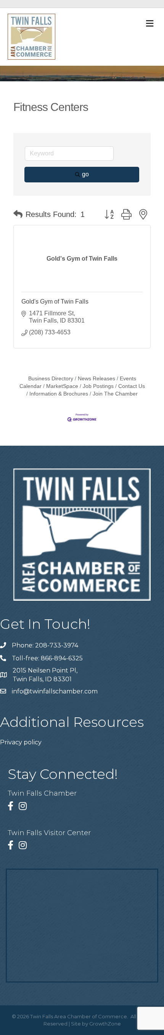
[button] (18, 214)
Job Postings (98, 386)
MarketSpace (62, 386)
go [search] (85, 174)
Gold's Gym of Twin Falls (54, 301)
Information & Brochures (58, 394)
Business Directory (50, 378)
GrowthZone (105, 1024)
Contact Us (131, 386)
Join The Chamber (115, 394)
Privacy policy (21, 742)
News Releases (96, 378)
